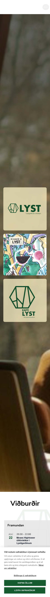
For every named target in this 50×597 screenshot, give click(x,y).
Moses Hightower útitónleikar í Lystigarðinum (26, 540)
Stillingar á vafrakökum (25, 576)
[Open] (45, 7)
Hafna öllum (25, 583)
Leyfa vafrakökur (24, 590)
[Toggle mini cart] (36, 7)
